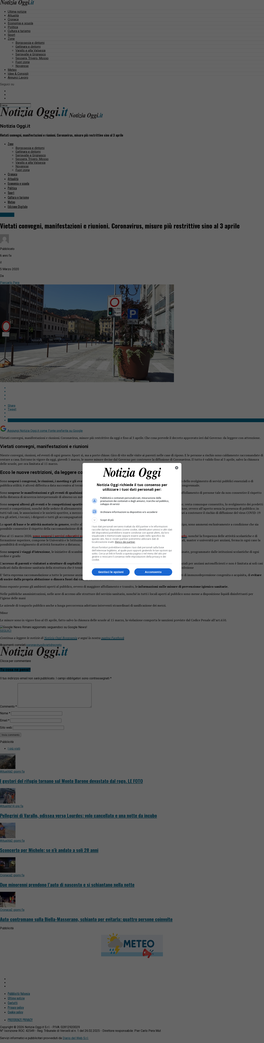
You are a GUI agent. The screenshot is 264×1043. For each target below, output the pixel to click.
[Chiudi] (177, 468)
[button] (132, 520)
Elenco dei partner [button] (125, 542)
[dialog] (132, 521)
